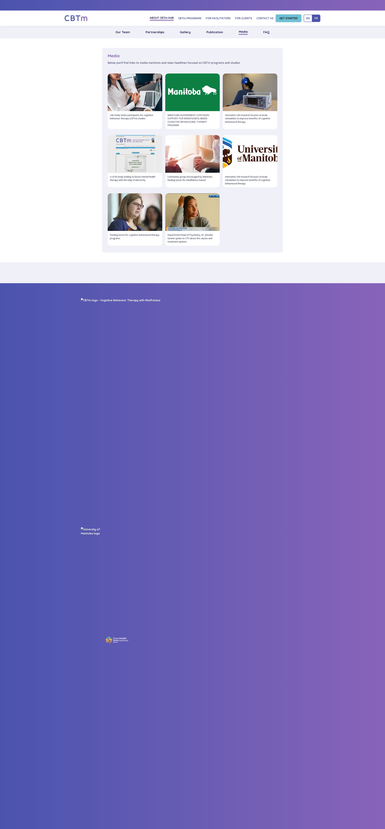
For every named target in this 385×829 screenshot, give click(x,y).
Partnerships (154, 32)
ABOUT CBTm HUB (162, 18)
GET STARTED (288, 18)
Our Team (123, 32)
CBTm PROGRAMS (189, 18)
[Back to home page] (76, 18)
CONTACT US (265, 18)
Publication (214, 32)
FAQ (266, 32)
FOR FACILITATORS (218, 18)
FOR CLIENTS (243, 18)
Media (243, 32)
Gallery (185, 32)
